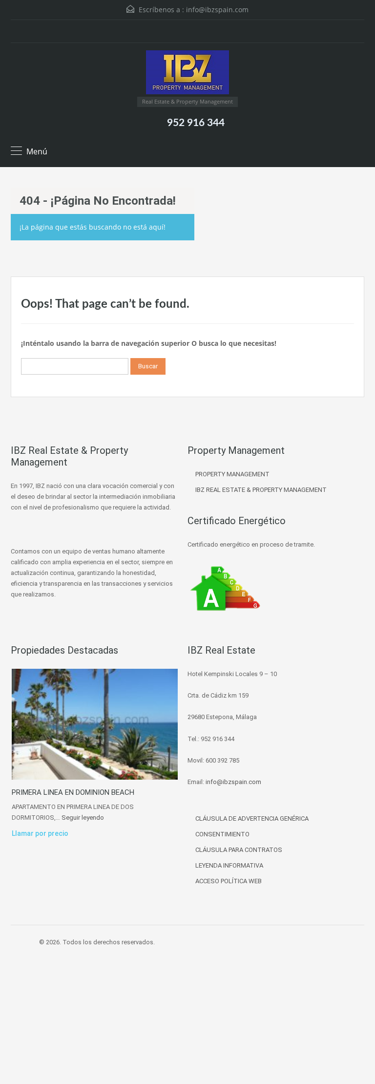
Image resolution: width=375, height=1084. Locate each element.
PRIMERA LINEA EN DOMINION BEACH (73, 792)
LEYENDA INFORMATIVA (229, 865)
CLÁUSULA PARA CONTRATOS (238, 849)
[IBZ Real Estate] (187, 73)
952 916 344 (196, 123)
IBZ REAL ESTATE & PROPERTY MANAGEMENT (261, 489)
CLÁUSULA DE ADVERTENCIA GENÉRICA (252, 818)
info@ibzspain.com (217, 9)
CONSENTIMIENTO (222, 834)
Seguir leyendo (83, 817)
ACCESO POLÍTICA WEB (228, 881)
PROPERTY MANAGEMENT (232, 474)
